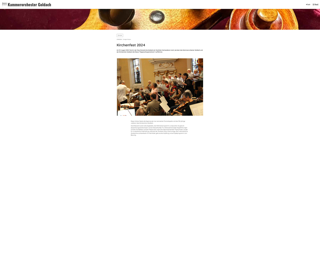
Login (309, 4)
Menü (316, 4)
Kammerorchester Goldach (29, 4)
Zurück (120, 35)
